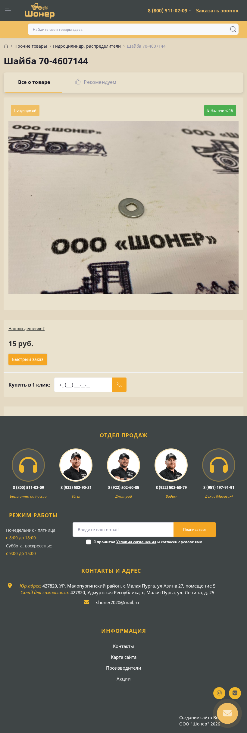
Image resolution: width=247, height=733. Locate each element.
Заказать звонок (217, 10)
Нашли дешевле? (26, 328)
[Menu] (11, 11)
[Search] (233, 29)
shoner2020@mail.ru (117, 602)
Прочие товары (30, 46)
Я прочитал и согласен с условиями (147, 541)
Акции (124, 679)
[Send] (119, 385)
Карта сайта (123, 657)
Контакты (123, 646)
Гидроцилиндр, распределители (87, 46)
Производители (123, 668)
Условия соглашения (136, 541)
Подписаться (194, 529)
